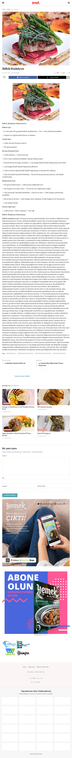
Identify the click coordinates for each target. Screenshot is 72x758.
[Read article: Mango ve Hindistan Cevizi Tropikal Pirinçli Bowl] (18, 397)
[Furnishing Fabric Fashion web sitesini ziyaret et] (62, 728)
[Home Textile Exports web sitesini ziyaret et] (44, 728)
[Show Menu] (3, 3)
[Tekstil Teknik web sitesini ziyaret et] (27, 719)
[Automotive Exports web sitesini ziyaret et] (27, 747)
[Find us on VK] (36, 682)
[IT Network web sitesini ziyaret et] (44, 737)
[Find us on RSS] (39, 682)
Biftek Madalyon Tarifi (59, 353)
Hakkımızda (31, 667)
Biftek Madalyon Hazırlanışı (25, 353)
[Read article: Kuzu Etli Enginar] (53, 423)
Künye (24, 667)
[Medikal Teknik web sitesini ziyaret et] (62, 701)
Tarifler (8, 9)
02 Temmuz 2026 (41, 436)
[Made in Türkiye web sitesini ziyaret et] (44, 747)
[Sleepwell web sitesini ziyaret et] (62, 719)
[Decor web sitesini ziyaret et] (27, 728)
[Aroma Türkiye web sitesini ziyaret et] (10, 719)
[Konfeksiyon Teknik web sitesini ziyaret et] (44, 719)
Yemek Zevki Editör (22, 376)
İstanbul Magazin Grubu (36, 753)
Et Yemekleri (15, 9)
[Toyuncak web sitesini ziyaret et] (10, 737)
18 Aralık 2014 (6, 73)
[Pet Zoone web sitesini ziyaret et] (62, 747)
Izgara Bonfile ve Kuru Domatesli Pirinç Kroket (16, 434)
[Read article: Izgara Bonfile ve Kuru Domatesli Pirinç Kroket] (18, 423)
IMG (34, 678)
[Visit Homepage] (36, 3)
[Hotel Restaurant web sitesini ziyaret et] (27, 710)
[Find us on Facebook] (31, 682)
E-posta (5, 486)
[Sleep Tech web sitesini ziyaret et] (10, 728)
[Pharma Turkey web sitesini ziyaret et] (44, 701)
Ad (3, 478)
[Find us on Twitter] (34, 682)
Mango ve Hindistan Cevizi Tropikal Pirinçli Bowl (18, 408)
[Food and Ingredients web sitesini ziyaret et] (44, 710)
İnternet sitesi (41, 486)
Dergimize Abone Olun (43, 667)
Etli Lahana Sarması (44, 407)
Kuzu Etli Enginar (43, 433)
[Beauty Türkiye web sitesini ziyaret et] (10, 701)
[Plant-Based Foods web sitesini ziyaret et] (62, 710)
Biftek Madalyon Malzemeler (43, 353)
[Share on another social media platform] (68, 77)
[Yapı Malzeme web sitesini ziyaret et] (10, 747)
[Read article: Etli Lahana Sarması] (53, 397)
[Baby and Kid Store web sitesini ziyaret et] (27, 737)
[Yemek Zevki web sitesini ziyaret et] (10, 710)
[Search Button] (69, 3)
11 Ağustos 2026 (6, 411)
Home (3, 9)
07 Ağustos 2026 (41, 409)
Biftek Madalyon (11, 353)
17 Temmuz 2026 (6, 438)
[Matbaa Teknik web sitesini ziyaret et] (62, 737)
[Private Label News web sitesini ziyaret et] (27, 701)
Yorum (4, 456)
